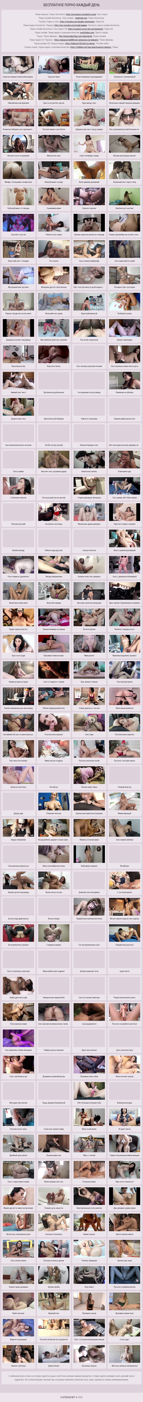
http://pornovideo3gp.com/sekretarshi (75, 36)
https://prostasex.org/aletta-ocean (81, 14)
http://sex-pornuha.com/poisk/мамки (71, 25)
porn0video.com (87, 32)
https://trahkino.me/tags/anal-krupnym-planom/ (90, 47)
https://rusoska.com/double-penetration (77, 21)
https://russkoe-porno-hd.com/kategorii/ (85, 29)
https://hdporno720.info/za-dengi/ (80, 43)
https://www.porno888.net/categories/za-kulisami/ (76, 40)
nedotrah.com (81, 18)
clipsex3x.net (68, 1397)
